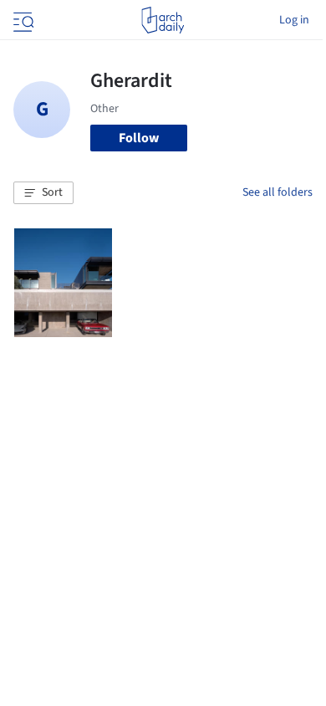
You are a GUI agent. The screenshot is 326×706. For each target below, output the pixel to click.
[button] (43, 193)
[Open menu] (21, 20)
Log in (294, 20)
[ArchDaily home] (162, 20)
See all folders (277, 192)
